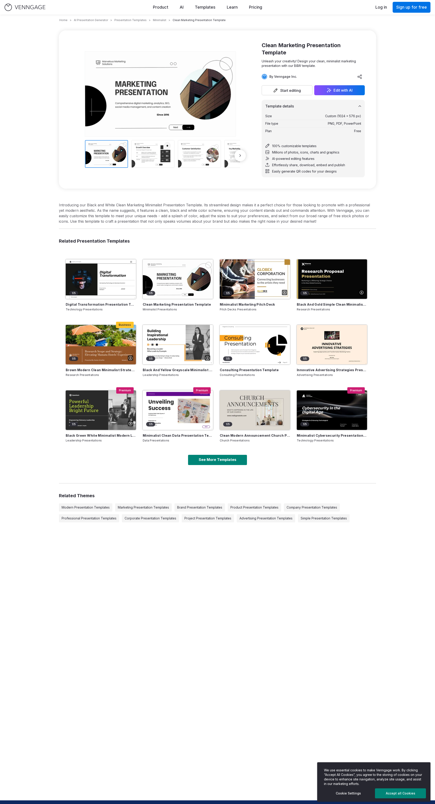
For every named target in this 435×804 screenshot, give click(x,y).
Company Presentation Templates (312, 507)
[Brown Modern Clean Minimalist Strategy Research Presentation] (101, 344)
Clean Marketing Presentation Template (177, 304)
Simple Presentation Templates (324, 518)
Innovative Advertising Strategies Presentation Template (332, 370)
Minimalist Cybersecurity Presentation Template (332, 435)
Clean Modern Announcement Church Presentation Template (255, 435)
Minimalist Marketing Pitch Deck (247, 304)
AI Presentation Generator (91, 20)
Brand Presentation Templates (199, 507)
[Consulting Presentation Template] (255, 344)
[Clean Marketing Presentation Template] (178, 279)
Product (160, 7)
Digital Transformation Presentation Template (101, 304)
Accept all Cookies (400, 793)
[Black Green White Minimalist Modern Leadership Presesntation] (101, 410)
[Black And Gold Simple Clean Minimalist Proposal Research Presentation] (332, 279)
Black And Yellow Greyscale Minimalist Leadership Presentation (178, 370)
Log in (381, 7)
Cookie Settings (348, 793)
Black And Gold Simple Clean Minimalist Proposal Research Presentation (332, 304)
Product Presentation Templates (254, 507)
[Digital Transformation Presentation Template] (101, 279)
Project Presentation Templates (207, 518)
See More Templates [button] (217, 459)
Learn (232, 7)
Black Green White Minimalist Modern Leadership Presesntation (101, 435)
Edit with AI (343, 90)
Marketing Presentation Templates (143, 507)
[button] (287, 90)
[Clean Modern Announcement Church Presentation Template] (255, 410)
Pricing (255, 7)
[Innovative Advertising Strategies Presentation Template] (332, 344)
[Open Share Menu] (360, 77)
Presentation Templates (130, 20)
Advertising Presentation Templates (265, 518)
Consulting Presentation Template (249, 370)
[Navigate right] (240, 155)
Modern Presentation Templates (86, 507)
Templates (205, 7)
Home (63, 20)
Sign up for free (411, 7)
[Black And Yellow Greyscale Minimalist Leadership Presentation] (178, 344)
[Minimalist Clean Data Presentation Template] (178, 410)
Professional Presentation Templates (89, 518)
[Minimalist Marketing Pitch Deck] (255, 279)
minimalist (159, 20)
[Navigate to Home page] (25, 7)
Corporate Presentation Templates (150, 518)
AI (182, 7)
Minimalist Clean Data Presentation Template (178, 435)
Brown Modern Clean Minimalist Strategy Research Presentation (101, 370)
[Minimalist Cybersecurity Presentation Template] (332, 410)
